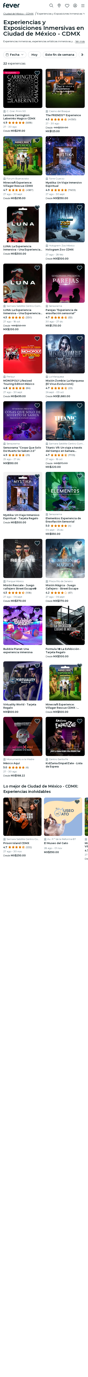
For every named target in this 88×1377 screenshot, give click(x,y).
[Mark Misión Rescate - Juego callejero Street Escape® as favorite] (37, 543)
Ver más (80, 41)
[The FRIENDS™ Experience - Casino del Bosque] (65, 88)
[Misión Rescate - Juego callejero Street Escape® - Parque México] (22, 558)
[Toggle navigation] (83, 6)
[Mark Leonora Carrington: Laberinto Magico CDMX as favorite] (37, 73)
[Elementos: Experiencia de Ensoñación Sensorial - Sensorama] (65, 491)
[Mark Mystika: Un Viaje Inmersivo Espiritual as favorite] (79, 140)
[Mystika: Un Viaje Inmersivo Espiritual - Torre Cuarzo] (65, 155)
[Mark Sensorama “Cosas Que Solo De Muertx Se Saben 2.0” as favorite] (37, 405)
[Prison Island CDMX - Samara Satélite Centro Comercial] (22, 817)
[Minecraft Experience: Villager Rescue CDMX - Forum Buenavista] (22, 155)
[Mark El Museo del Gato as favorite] (77, 802)
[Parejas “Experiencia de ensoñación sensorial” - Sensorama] (65, 283)
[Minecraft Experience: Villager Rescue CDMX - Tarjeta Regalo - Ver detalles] (65, 680)
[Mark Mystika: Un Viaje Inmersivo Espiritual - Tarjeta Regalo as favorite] (37, 476)
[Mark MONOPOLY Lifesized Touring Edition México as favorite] (37, 338)
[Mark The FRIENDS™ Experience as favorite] (79, 73)
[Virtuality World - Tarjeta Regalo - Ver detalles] (22, 680)
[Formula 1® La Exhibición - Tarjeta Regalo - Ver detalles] (65, 625)
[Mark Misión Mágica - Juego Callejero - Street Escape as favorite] (79, 543)
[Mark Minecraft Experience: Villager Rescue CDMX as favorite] (37, 140)
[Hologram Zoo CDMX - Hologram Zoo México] (65, 222)
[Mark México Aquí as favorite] (37, 721)
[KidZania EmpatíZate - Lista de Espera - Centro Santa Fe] (65, 736)
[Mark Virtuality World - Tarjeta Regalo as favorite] (37, 665)
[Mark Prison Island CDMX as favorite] (36, 802)
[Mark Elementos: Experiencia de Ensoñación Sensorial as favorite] (79, 476)
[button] (61, 14)
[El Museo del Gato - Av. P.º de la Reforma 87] (63, 817)
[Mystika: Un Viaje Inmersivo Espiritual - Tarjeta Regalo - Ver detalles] (22, 491)
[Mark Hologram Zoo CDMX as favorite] (79, 207)
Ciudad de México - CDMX (18, 13)
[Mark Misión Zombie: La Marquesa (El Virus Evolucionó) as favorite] (79, 338)
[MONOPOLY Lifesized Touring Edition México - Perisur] (22, 353)
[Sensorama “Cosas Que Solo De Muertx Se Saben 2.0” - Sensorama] (22, 420)
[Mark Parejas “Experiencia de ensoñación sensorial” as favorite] (79, 268)
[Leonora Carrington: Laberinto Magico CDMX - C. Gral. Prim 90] (22, 88)
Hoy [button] (34, 55)
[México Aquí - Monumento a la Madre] (22, 736)
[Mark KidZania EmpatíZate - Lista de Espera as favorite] (79, 721)
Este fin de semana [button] (59, 55)
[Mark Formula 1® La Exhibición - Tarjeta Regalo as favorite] (79, 610)
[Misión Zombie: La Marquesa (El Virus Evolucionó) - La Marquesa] (65, 353)
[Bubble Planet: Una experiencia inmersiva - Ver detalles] (22, 625)
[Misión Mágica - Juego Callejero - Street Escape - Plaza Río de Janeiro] (65, 558)
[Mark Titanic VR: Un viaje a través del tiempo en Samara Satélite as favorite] (79, 405)
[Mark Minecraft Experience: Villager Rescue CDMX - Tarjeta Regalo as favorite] (79, 665)
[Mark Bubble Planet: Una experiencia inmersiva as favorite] (37, 610)
